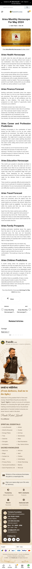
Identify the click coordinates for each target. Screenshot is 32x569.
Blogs (4, 453)
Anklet (20, 427)
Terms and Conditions (9, 465)
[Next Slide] (30, 2)
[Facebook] (5, 539)
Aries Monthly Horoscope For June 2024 (9, 312)
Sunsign (4, 328)
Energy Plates (6, 433)
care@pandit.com (13, 530)
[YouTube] (18, 539)
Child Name (21, 459)
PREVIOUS (6, 306)
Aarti (19, 453)
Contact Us (5, 456)
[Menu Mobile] (3, 11)
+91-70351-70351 (13, 516)
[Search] (27, 7)
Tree (3, 436)
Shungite (5, 441)
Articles (20, 450)
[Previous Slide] (1, 2)
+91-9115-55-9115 (13, 521)
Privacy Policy (6, 462)
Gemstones (21, 436)
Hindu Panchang (23, 462)
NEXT (26, 306)
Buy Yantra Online (23, 444)
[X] (9, 539)
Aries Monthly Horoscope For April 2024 (22, 312)
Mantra (20, 465)
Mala (19, 438)
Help (3, 459)
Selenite (4, 438)
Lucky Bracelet (6, 427)
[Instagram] (13, 539)
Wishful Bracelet (7, 430)
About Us (5, 450)
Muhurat (20, 467)
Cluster (20, 430)
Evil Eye (20, 433)
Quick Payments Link (8, 467)
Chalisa (20, 456)
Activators (5, 444)
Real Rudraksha (22, 441)
